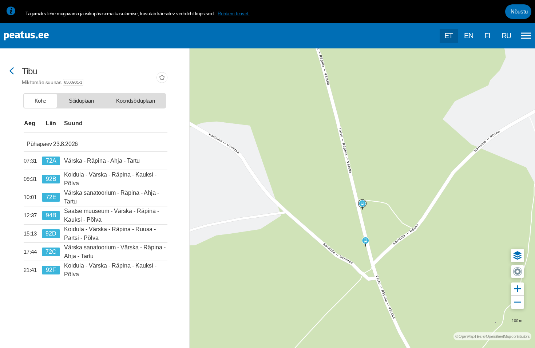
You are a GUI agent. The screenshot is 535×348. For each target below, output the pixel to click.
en (468, 36)
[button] (517, 255)
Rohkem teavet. (233, 13)
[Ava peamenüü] (526, 36)
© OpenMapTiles (468, 336)
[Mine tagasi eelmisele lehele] (11, 71)
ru (506, 36)
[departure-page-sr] (33, 161)
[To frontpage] (42, 35)
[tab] (40, 101)
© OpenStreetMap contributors (506, 336)
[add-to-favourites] (161, 78)
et (448, 36)
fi (487, 36)
